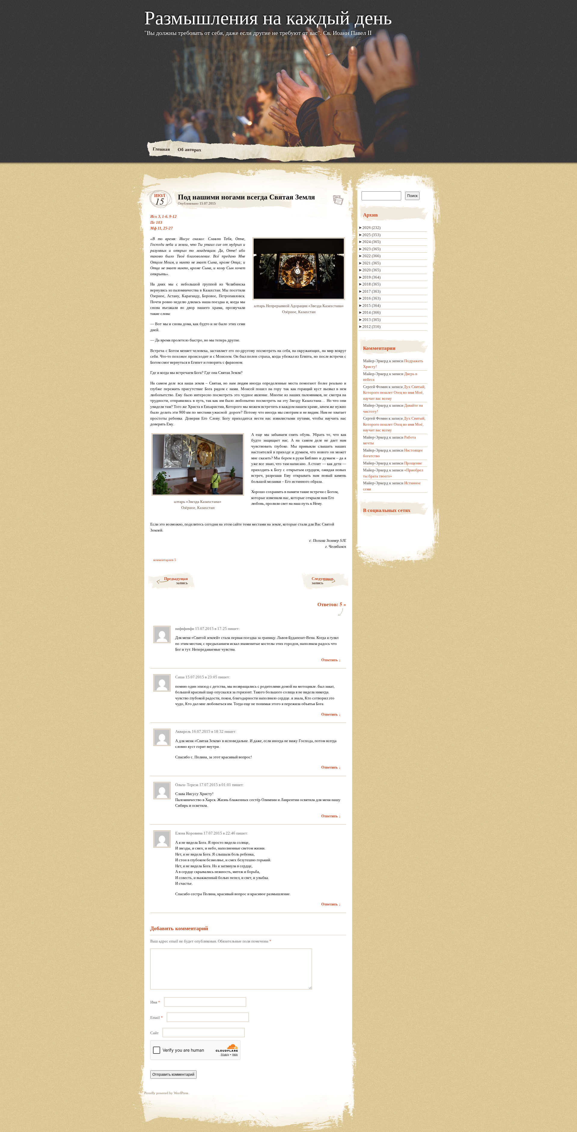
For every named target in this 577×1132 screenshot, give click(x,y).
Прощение (413, 463)
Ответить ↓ (331, 660)
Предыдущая (176, 580)
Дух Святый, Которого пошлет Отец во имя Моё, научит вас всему (394, 392)
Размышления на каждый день (268, 17)
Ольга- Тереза (186, 784)
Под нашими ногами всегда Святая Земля (336, 198)
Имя (155, 1002)
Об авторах (189, 149)
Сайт (154, 1033)
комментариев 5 (164, 560)
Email (156, 1017)
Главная (160, 148)
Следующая (322, 580)
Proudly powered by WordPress (166, 1093)
